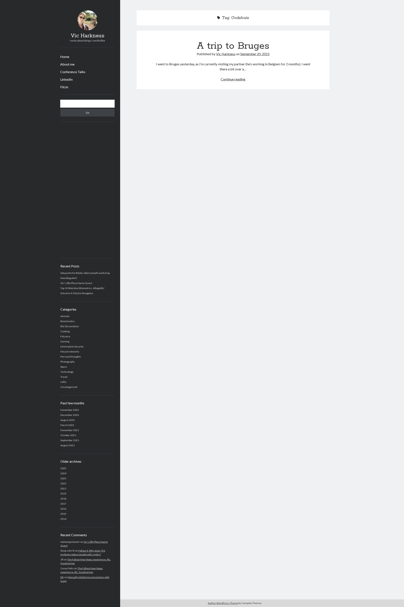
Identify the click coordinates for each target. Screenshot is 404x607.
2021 (63, 488)
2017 (63, 503)
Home (64, 57)
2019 (63, 493)
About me (67, 64)
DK (62, 577)
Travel (63, 376)
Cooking (65, 331)
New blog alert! (68, 278)
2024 (63, 473)
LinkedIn (66, 79)
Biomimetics (67, 321)
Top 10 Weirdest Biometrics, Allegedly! (82, 288)
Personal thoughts (70, 356)
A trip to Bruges (233, 46)
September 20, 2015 (255, 54)
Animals (65, 316)
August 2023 (67, 420)
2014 (63, 518)
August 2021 (67, 445)
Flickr (64, 87)
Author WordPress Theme (223, 603)
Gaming (64, 341)
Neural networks (69, 351)
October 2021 (68, 435)
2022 (63, 483)
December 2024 (69, 415)
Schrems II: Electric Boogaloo (76, 293)
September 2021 (69, 440)
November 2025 (69, 409)
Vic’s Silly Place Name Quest (76, 283)
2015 (63, 513)
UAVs (63, 381)
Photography (67, 361)
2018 (63, 498)
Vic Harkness (87, 35)
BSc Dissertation (69, 326)
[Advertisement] (87, 190)
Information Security (72, 346)
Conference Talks (72, 72)
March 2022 (67, 425)
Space (63, 366)
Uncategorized (68, 387)
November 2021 (69, 430)
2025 (63, 468)
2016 (63, 508)
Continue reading (233, 79)
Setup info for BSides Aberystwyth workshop (85, 273)
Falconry (65, 336)
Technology (66, 371)
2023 (63, 478)
